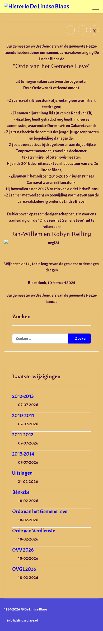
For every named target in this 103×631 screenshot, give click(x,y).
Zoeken (80, 338)
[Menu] (95, 8)
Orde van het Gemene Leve (39, 511)
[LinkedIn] (82, 30)
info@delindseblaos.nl (22, 620)
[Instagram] (97, 615)
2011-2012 (22, 434)
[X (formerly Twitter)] (94, 30)
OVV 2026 (23, 550)
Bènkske (21, 492)
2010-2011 (23, 415)
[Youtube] (89, 615)
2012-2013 (23, 396)
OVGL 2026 (24, 569)
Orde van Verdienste (33, 530)
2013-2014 (23, 454)
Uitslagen (22, 473)
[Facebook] (70, 30)
